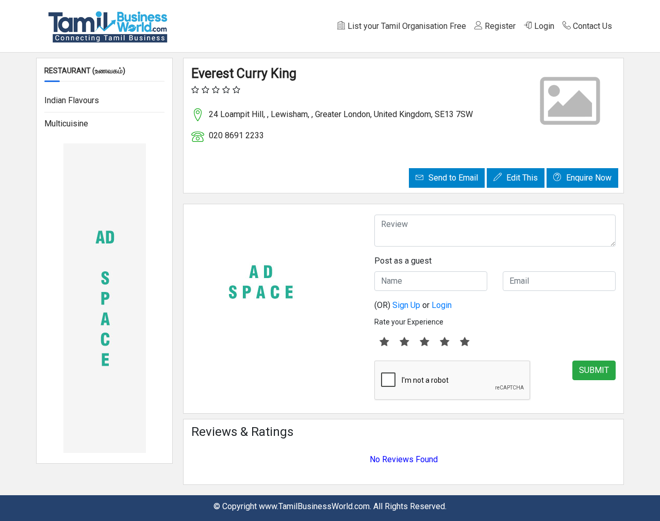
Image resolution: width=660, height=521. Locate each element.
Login (543, 26)
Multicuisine (66, 123)
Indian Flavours (71, 100)
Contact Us (591, 26)
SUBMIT (594, 370)
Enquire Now (588, 178)
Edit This (521, 178)
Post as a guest (403, 261)
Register (499, 26)
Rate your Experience (408, 322)
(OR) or (413, 305)
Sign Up (406, 305)
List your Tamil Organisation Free (405, 26)
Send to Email (452, 178)
